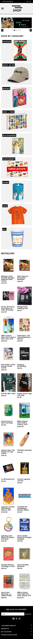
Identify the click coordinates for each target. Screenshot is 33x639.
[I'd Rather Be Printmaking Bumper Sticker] (24, 496)
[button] (2, 8)
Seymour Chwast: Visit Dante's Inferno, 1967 (8, 508)
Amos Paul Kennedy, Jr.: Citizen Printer (6, 594)
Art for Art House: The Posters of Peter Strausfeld (8, 308)
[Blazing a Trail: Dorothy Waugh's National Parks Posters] (8, 265)
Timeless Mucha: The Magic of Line (8, 565)
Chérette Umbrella (24, 450)
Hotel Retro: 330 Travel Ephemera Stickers (24, 337)
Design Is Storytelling (21, 365)
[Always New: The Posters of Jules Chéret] (8, 439)
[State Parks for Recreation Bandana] (24, 265)
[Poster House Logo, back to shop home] (19, 8)
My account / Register (30, 1)
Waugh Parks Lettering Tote (22, 307)
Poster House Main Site (7, 1)
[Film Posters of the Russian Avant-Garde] (8, 353)
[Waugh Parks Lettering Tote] (24, 296)
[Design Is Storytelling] (24, 353)
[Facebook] (13, 618)
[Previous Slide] (2, 30)
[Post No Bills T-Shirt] (8, 382)
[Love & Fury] (16, 23)
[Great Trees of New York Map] (8, 410)
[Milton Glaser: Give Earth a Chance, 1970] (24, 410)
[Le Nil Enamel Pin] (8, 468)
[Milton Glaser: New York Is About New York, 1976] (8, 325)
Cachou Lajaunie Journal (23, 479)
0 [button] (28, 1)
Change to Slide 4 (18, 30)
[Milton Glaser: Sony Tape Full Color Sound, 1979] (24, 581)
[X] (16, 618)
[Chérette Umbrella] (24, 439)
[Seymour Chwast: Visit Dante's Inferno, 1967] (8, 496)
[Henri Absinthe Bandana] (24, 554)
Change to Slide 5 (20, 30)
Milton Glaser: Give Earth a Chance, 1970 (22, 422)
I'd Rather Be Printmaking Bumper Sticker (23, 508)
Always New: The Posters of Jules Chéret (8, 451)
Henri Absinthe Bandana (23, 565)
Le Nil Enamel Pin (7, 479)
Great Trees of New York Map (7, 422)
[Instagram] (19, 618)
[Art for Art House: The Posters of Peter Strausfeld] (8, 296)
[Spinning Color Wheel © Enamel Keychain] (8, 525)
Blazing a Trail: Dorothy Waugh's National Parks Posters (8, 278)
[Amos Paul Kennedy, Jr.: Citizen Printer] (8, 581)
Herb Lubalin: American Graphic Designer (24, 537)
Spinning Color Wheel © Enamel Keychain (7, 537)
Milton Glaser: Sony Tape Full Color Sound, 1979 (24, 594)
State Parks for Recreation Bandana (22, 277)
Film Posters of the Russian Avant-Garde (8, 366)
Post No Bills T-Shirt (8, 393)
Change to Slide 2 (14, 30)
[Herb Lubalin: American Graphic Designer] (24, 525)
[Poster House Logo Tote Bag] (24, 382)
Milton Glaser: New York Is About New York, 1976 (8, 337)
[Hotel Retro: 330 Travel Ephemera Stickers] (24, 325)
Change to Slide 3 (16, 30)
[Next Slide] (31, 30)
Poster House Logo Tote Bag (24, 394)
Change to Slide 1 (12, 30)
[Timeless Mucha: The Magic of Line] (8, 554)
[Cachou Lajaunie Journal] (24, 468)
